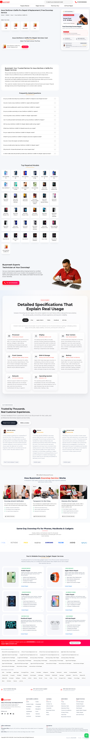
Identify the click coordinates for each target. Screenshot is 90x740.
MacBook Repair (80, 706)
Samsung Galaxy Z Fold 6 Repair (24, 660)
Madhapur (18, 678)
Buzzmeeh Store (50, 710)
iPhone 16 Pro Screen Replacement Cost (10, 651)
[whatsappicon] (86, 735)
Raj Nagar (52, 672)
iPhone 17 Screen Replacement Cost (29, 651)
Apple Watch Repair (81, 710)
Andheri (30, 678)
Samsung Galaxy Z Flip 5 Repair (68, 657)
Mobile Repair (79, 704)
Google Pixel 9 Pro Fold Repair (8, 657)
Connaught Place (25, 672)
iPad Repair (79, 708)
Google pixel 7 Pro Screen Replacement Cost (49, 654)
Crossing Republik (73, 672)
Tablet (48, 320)
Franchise (63, 714)
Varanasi (15, 681)
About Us (48, 701)
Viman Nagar (77, 678)
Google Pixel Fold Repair (22, 657)
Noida (80, 672)
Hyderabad (68, 675)
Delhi (3, 672)
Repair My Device (75, 643)
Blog (47, 712)
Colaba (50, 678)
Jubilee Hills (4, 678)
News (47, 714)
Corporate (48, 708)
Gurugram (12, 675)
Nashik (28, 713)
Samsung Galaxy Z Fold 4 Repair (56, 660)
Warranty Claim (65, 706)
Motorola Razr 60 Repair (79, 663)
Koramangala (33, 675)
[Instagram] (8, 714)
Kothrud (83, 678)
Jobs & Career (49, 706)
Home (2, 15)
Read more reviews (9, 423)
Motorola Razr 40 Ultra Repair (35, 666)
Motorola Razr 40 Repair (22, 666)
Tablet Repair (79, 712)
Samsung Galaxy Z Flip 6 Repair (36, 657)
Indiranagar (40, 675)
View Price (25, 46)
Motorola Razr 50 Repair (51, 663)
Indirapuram (45, 672)
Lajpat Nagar (16, 672)
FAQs (62, 701)
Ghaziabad (38, 672)
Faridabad (19, 675)
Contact (87, 737)
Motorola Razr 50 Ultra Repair (65, 663)
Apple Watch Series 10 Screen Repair (10, 654)
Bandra (35, 678)
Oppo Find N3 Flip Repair (7, 663)
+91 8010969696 (12, 283)
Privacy (79, 737)
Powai (45, 678)
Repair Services (40, 5)
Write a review (24, 423)
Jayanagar (61, 675)
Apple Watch (39, 320)
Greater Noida (5, 675)
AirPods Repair (68, 5)
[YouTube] (10, 714)
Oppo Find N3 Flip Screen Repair (21, 663)
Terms (83, 737)
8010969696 (31, 642)
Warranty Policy (65, 708)
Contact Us (49, 704)
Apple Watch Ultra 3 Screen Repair (68, 651)
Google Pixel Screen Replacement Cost (69, 654)
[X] (2, 714)
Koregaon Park (62, 678)
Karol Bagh (8, 672)
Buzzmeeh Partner (66, 716)
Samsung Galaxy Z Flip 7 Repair (52, 657)
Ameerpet (11, 678)
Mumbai (24, 678)
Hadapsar (70, 678)
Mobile (7, 15)
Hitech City (75, 675)
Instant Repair (31, 586)
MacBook (56, 320)
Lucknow (21, 681)
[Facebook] (5, 714)
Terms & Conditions (66, 710)
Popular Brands (24, 5)
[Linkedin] (13, 714)
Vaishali (65, 672)
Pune (55, 678)
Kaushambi (59, 672)
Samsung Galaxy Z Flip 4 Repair (8, 660)
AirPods (64, 320)
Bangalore (25, 675)
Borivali (40, 678)
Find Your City (55, 5)
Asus (12, 15)
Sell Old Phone (80, 714)
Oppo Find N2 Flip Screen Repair (37, 663)
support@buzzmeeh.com (9, 643)
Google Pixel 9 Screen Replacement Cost (29, 654)
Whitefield (47, 675)
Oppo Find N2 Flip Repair (71, 660)
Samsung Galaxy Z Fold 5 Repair (40, 660)
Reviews (63, 704)
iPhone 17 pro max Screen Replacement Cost (49, 651)
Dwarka (32, 672)
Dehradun (9, 681)
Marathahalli (54, 675)
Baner (3, 681)
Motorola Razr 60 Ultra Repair (8, 666)
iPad (32, 320)
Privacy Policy (64, 712)
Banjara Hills (82, 675)
